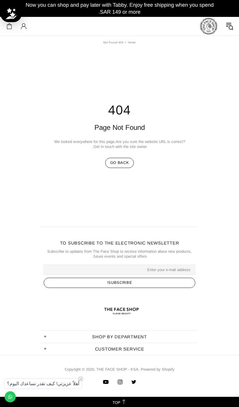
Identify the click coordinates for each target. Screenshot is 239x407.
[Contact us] (10, 396)
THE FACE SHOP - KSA (208, 26)
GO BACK (119, 162)
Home (132, 42)
